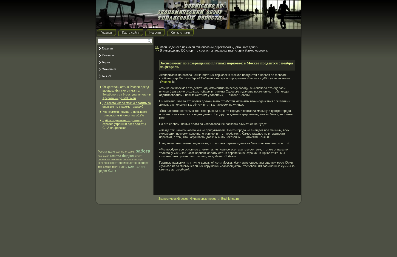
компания (136, 166)
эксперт (143, 163)
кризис (102, 163)
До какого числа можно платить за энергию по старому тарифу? (126, 104)
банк (112, 171)
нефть (123, 166)
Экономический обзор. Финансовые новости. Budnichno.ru (198, 198)
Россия (102, 151)
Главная (106, 32)
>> (157, 47)
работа (143, 151)
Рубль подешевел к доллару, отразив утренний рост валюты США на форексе (124, 124)
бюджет (128, 156)
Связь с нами (180, 32)
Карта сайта (130, 32)
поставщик (104, 159)
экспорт (113, 163)
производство (128, 163)
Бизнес (106, 76)
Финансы (108, 55)
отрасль (130, 151)
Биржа (106, 62)
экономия (103, 156)
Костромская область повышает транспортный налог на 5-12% (124, 113)
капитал (115, 156)
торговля (128, 159)
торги (115, 166)
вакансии (116, 159)
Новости (155, 32)
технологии (104, 166)
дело (111, 151)
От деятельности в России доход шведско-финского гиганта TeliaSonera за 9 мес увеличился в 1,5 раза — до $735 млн (126, 92)
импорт (138, 159)
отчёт (138, 156)
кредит (102, 171)
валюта (120, 151)
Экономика (109, 69)
